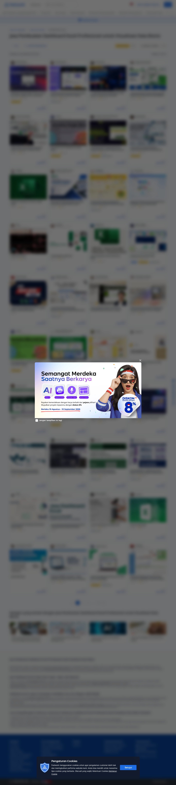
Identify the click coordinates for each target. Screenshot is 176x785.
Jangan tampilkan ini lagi (50, 420)
